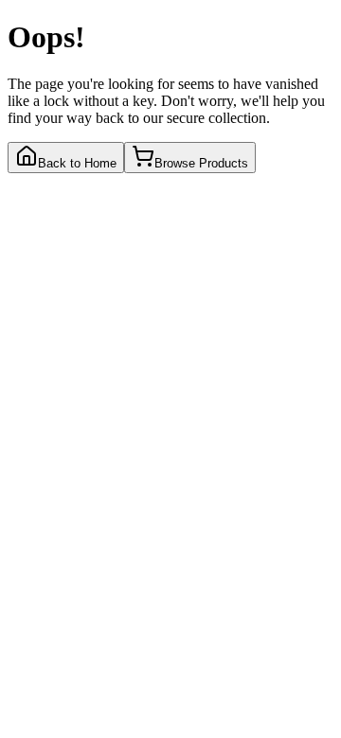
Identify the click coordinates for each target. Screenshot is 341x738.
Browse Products (201, 163)
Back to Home (77, 163)
